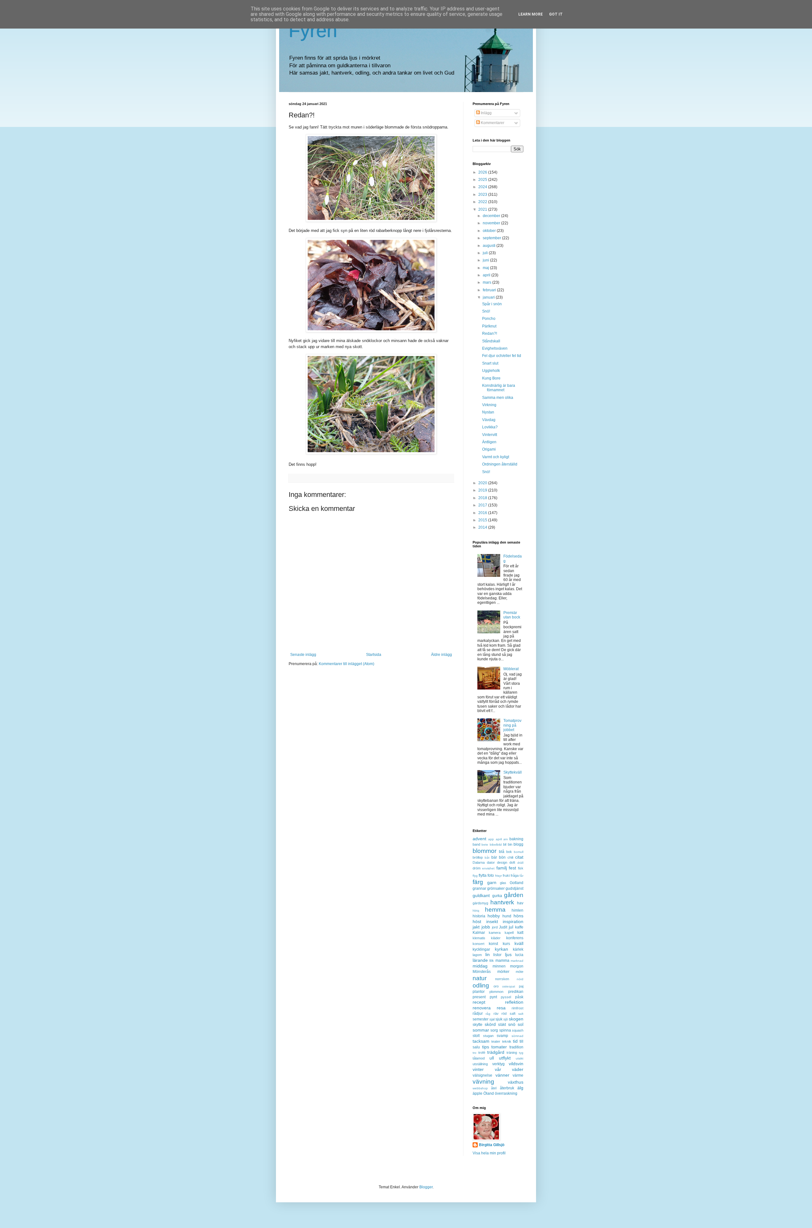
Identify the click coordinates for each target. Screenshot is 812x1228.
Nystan (488, 412)
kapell (509, 932)
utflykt (505, 1057)
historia (479, 916)
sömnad (517, 1036)
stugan (488, 1036)
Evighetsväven (495, 348)
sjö (505, 1019)
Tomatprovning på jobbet (512, 725)
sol (520, 1024)
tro (474, 1052)
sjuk (498, 1019)
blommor (484, 851)
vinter (478, 1069)
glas (503, 883)
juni (486, 260)
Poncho (488, 318)
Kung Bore (491, 378)
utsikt (519, 1058)
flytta (483, 875)
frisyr (498, 875)
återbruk (507, 1088)
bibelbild (496, 844)
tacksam (481, 1041)
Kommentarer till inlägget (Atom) (346, 664)
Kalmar (479, 932)
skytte (477, 1024)
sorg (494, 1030)
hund (506, 916)
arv (505, 839)
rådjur (478, 1013)
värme (518, 1075)
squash (517, 1030)
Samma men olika (497, 397)
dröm (477, 868)
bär (494, 857)
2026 (483, 172)
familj (501, 867)
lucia (519, 955)
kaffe (519, 927)
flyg (475, 875)
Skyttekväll (512, 772)
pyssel (506, 997)
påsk (519, 997)
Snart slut (490, 363)
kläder (496, 938)
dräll (520, 862)
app (491, 839)
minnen (499, 966)
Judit (503, 927)
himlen (517, 910)
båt (487, 857)
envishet (488, 868)
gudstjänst (514, 888)
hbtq (476, 910)
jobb (485, 926)
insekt (492, 921)
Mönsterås (482, 971)
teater (495, 1041)
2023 (483, 194)
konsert (478, 944)
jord (495, 927)
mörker (503, 971)
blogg (518, 844)
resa (501, 1007)
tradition (516, 1047)
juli (486, 253)
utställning (480, 1064)
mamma (502, 960)
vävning (483, 1081)
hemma (495, 909)
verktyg (498, 1064)
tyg (521, 1052)
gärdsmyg (480, 903)
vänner (502, 1075)
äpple (477, 1093)
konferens (514, 938)
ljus (508, 954)
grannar (479, 888)
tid (515, 1041)
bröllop (478, 857)
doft (512, 862)
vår (498, 1069)
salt (520, 1013)
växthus (515, 1082)
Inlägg (486, 113)
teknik (506, 1041)
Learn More (530, 14)
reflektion (514, 1002)
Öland (488, 1093)
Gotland (516, 883)
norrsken (502, 979)
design (502, 862)
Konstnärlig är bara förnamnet (498, 387)
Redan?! (489, 333)
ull (491, 1057)
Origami (489, 449)
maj (486, 268)
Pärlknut (489, 326)
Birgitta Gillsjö (491, 1145)
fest (512, 867)
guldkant (481, 895)
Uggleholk (491, 370)
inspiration (513, 921)
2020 (483, 483)
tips (485, 1046)
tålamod (479, 1058)
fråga (515, 875)
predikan (515, 991)
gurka (497, 896)
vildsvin (516, 1063)
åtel (493, 1088)
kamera (495, 932)
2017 (483, 505)
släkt (502, 1024)
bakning (516, 839)
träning (512, 1052)
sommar (481, 1030)
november (492, 223)
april (487, 275)
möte (519, 972)
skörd (490, 1024)
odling (481, 985)
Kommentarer (492, 123)
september (492, 238)
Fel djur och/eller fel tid (501, 355)
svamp (502, 1035)
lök (491, 960)
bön (502, 857)
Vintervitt (489, 434)
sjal (491, 1019)
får (521, 875)
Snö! (486, 311)
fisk (520, 868)
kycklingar (481, 949)
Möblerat (511, 669)
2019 (483, 490)
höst (477, 921)
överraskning (506, 1093)
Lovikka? (490, 427)
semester (480, 1019)
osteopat (508, 986)
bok (509, 852)
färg (478, 882)
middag (480, 965)
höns (518, 915)
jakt (476, 926)
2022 (483, 202)
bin (510, 844)
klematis (479, 938)
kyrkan (501, 949)
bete (484, 844)
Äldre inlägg (441, 654)
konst (493, 943)
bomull (518, 852)
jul (511, 926)
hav (520, 903)
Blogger (426, 1187)
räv (496, 1013)
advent (479, 838)
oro (496, 986)
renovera (482, 1007)
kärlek (518, 949)
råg (488, 1013)
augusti (489, 245)
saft (512, 1013)
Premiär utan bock (511, 615)
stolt (476, 1035)
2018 (483, 498)
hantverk (502, 902)
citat (519, 857)
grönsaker (496, 888)
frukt (506, 875)
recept (479, 1002)
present (479, 997)
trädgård (495, 1052)
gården (513, 895)
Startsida (373, 654)
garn (491, 882)
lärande (480, 960)
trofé (481, 1052)
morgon (516, 966)
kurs (506, 943)
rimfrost (517, 1008)
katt (520, 932)
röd (504, 1013)
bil (504, 844)
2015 (483, 520)
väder (517, 1069)
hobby (494, 915)
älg (520, 1087)
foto (491, 875)
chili (510, 857)
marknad (517, 960)
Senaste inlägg (303, 654)
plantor (479, 991)
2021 (483, 209)
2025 (483, 179)
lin (487, 954)
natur (480, 978)
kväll (518, 943)
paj (521, 986)
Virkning (489, 405)
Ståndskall (491, 341)
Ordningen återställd (499, 464)
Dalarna (479, 862)
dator (491, 862)
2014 (483, 527)
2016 (483, 513)
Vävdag (488, 420)
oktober (490, 230)
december (492, 216)
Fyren (313, 30)
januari (489, 297)
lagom (477, 955)
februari (490, 290)
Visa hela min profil (489, 1153)
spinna (505, 1030)
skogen (516, 1018)
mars (487, 282)
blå (501, 851)
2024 (483, 187)
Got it (556, 14)
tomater (499, 1046)
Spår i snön (492, 304)
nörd (520, 979)
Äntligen (489, 442)
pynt (493, 997)
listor (497, 955)
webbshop (480, 1088)
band (476, 844)
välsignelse (482, 1075)
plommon (496, 992)
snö (511, 1024)
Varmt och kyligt (495, 457)
